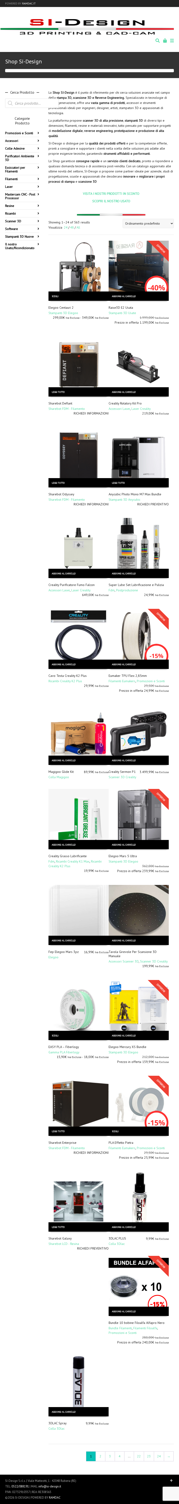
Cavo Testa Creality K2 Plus (67, 676)
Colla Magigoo (58, 777)
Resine (9, 206)
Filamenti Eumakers (122, 681)
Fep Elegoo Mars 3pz (63, 952)
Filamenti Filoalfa (145, 1328)
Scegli (55, 296)
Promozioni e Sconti (151, 681)
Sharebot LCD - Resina (63, 1244)
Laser (9, 187)
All (78, 227)
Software (11, 229)
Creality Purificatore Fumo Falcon (71, 585)
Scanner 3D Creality (122, 777)
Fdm (112, 590)
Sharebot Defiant (60, 403)
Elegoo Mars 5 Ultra (123, 856)
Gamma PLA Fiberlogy (63, 1052)
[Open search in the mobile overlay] (32, 103)
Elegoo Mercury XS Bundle (127, 1047)
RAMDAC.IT (29, 3)
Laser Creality (141, 409)
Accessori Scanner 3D (124, 961)
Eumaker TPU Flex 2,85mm (128, 676)
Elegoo (53, 957)
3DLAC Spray (57, 1423)
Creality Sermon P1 (122, 772)
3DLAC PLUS (117, 1238)
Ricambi (10, 213)
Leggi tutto (58, 392)
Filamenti (11, 179)
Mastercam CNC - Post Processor (20, 196)
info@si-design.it (49, 1486)
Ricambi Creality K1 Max (73, 861)
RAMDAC (55, 1498)
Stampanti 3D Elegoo (63, 313)
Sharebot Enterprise (62, 1143)
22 (139, 1456)
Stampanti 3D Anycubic (124, 499)
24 (66, 227)
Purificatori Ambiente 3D (19, 158)
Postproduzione (127, 590)
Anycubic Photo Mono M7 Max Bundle (135, 494)
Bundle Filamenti (120, 1328)
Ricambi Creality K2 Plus (65, 681)
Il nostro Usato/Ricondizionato (19, 246)
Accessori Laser (119, 409)
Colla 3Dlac (117, 1244)
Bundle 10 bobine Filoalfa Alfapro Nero (137, 1323)
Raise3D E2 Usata (121, 307)
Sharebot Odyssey (61, 494)
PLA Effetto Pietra (121, 1143)
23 (149, 1456)
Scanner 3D (13, 221)
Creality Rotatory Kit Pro (125, 403)
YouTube (173, 3)
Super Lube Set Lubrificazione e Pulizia (136, 585)
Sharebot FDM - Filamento (66, 409)
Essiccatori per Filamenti (15, 169)
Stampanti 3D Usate (122, 313)
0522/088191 (20, 1486)
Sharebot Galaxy (60, 1238)
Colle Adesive (15, 148)
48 (72, 227)
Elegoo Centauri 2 (61, 307)
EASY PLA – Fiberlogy (63, 1047)
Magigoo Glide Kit (61, 772)
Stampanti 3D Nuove (19, 236)
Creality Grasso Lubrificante (67, 856)
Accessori (11, 141)
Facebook (166, 3)
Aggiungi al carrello (124, 296)
